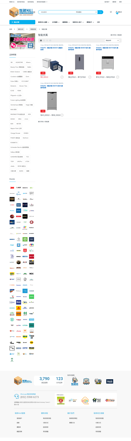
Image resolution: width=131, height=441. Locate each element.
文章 (98, 22)
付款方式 (45, 422)
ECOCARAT (25, 81)
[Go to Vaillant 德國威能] (31, 325)
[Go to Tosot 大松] (18, 319)
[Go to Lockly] (12, 262)
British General (15, 72)
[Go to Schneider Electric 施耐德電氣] (31, 297)
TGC (27, 157)
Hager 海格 (29, 105)
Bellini (29, 67)
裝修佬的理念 (21, 2)
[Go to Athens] (12, 199)
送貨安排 (45, 427)
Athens (28, 62)
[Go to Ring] (25, 291)
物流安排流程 (47, 418)
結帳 (18, 422)
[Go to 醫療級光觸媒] (12, 359)
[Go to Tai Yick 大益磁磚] (25, 314)
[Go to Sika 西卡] (18, 308)
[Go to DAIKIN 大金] (12, 211)
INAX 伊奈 (13, 109)
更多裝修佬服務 (41, 2)
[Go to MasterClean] (12, 268)
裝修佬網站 (31, 2)
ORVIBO (26, 133)
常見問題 (45, 431)
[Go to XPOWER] (25, 342)
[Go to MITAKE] (25, 268)
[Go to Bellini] (31, 199)
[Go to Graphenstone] (25, 239)
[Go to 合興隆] (18, 348)
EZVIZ (12, 90)
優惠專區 (65, 22)
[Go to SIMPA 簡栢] (25, 308)
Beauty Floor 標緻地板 (17, 67)
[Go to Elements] (31, 222)
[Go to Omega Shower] (18, 279)
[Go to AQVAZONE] (31, 193)
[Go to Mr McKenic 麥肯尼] (12, 274)
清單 (120, 2)
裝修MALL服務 (42, 22)
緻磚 (27, 171)
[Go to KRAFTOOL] (25, 256)
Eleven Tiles (23, 86)
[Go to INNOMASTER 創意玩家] (31, 245)
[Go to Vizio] (31, 331)
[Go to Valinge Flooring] (12, 331)
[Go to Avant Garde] (18, 199)
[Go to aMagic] (31, 188)
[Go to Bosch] (12, 205)
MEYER (19, 124)
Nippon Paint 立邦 (16, 128)
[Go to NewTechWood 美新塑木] (25, 274)
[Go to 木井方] (31, 348)
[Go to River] (31, 291)
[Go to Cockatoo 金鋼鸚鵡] (31, 205)
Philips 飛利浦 (44, 45)
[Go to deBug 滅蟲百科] (25, 211)
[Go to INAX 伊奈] (25, 245)
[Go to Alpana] (25, 188)
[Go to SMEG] (31, 308)
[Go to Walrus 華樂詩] (18, 337)
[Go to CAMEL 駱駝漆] (25, 205)
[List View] (47, 40)
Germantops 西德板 (17, 105)
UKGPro (19, 161)
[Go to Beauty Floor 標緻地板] (25, 199)
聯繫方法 (11, 2)
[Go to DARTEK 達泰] (18, 211)
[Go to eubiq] (18, 228)
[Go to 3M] (12, 188)
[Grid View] (41, 40)
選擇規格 (62, 77)
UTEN (27, 161)
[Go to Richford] (18, 291)
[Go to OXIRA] (12, 285)
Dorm (27, 76)
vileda (12, 166)
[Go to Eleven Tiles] (12, 228)
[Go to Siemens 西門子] (12, 308)
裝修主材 (20, 29)
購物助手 (89, 22)
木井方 (21, 171)
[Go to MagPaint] (31, 262)
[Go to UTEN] (25, 325)
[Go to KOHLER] (18, 256)
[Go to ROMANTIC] (12, 297)
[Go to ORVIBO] (25, 279)
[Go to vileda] (18, 331)
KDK (29, 114)
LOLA (26, 119)
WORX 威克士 (22, 166)
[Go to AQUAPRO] (25, 193)
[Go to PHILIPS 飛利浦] (25, 285)
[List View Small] (50, 40)
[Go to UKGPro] (18, 325)
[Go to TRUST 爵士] (12, 325)
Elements (13, 86)
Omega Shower (15, 133)
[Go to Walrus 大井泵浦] (12, 337)
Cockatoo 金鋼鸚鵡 (16, 76)
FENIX (19, 90)
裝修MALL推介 (77, 22)
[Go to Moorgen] (31, 268)
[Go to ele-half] (25, 222)
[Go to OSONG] (31, 279)
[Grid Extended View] (44, 40)
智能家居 (33, 29)
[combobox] (56, 12)
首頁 (10, 29)
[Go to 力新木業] (12, 348)
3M (11, 62)
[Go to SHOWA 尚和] (31, 302)
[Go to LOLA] (18, 262)
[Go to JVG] (12, 251)
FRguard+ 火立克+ (16, 95)
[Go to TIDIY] (12, 319)
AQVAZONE (19, 62)
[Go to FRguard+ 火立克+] (12, 233)
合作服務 (54, 22)
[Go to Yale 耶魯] (31, 342)
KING (19, 119)
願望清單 (19, 431)
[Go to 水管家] (12, 354)
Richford (25, 138)
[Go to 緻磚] (18, 354)
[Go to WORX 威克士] (18, 342)
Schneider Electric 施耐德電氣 (20, 147)
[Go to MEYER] (18, 268)
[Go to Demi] (12, 216)
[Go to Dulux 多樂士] (12, 222)
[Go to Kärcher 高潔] (18, 251)
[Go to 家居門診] (25, 348)
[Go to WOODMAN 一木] (12, 342)
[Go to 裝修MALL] (25, 354)
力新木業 (13, 171)
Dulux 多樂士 (14, 81)
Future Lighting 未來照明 (18, 100)
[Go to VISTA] (25, 331)
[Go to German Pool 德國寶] (12, 239)
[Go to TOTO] (25, 319)
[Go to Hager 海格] (12, 245)
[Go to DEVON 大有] (18, 216)
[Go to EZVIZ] (25, 228)
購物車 (114, 2)
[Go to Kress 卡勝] (31, 256)
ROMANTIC (14, 142)
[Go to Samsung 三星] (18, 297)
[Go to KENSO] (31, 251)
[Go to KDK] (25, 251)
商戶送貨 (50, 45)
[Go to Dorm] (31, 216)
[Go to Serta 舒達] (25, 302)
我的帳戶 (107, 2)
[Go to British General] (18, 205)
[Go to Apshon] (18, 193)
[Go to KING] (12, 256)
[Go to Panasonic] (18, 285)
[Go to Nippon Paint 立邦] (12, 279)
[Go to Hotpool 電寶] (18, 245)
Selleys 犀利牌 (15, 152)
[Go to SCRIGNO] (12, 302)
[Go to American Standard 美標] (12, 193)
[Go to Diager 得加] (25, 216)
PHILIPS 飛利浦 (15, 138)
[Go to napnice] (18, 274)
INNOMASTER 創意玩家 (18, 114)
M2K (12, 124)
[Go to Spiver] (12, 314)
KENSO (13, 119)
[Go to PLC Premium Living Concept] (31, 285)
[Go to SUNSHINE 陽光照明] (18, 314)
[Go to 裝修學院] (31, 354)
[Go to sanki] (25, 297)
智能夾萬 (55, 45)
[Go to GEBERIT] (31, 233)
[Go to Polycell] (12, 291)
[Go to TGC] (31, 314)
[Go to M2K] (25, 262)
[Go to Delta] (31, 211)
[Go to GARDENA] (25, 233)
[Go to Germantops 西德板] (18, 239)
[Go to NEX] (31, 274)
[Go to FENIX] (31, 228)
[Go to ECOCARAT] (18, 222)
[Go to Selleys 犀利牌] (18, 302)
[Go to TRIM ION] (31, 319)
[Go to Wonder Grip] (31, 337)
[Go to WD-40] (25, 337)
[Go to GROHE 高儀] (31, 239)
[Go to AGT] (18, 188)
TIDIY (12, 161)
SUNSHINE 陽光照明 (17, 157)
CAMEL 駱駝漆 (27, 72)
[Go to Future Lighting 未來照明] (18, 233)
